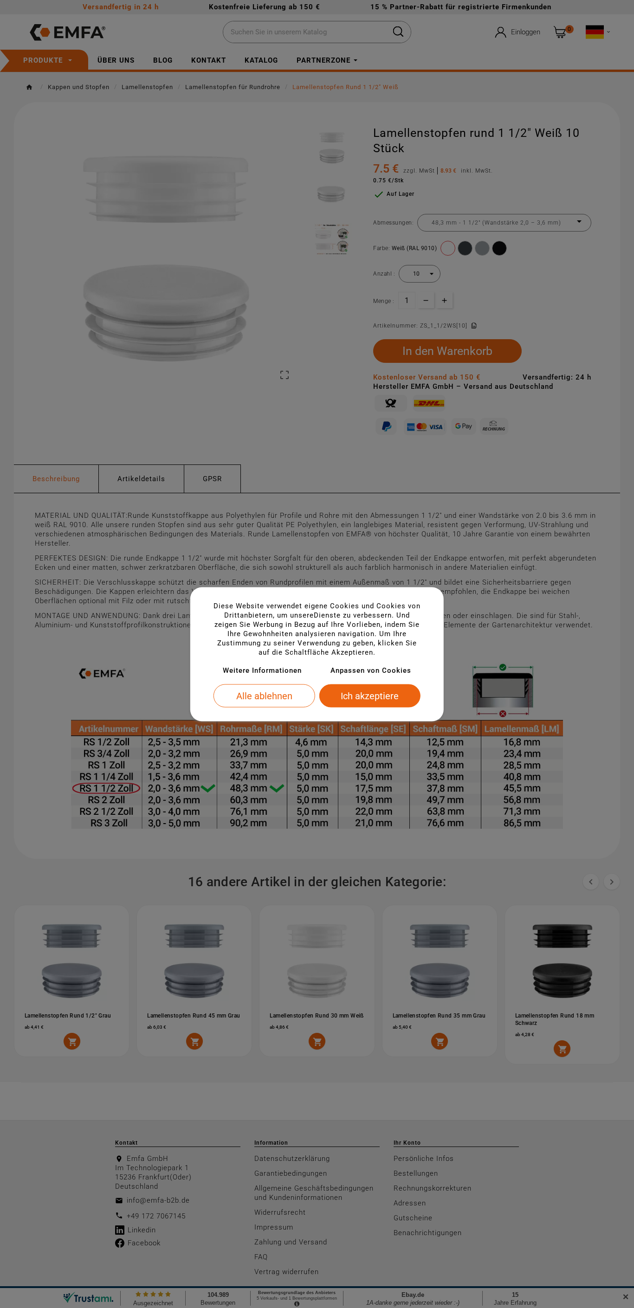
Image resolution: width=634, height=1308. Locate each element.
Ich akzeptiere (370, 695)
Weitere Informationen (262, 670)
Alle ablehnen (264, 695)
